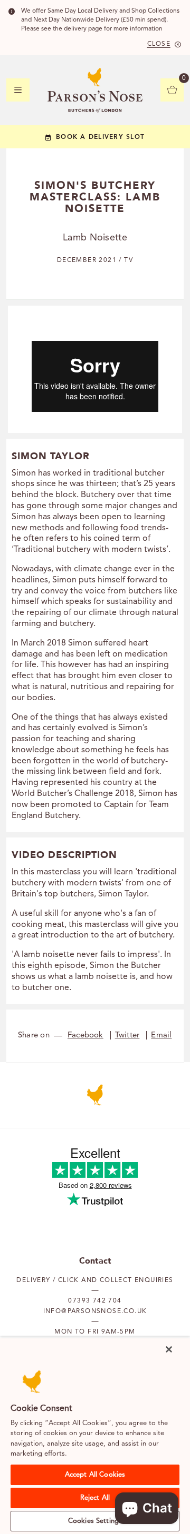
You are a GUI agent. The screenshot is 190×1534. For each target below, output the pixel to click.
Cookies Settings (95, 1521)
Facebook (85, 1036)
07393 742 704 (94, 1301)
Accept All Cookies (95, 1474)
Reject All (95, 1498)
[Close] (169, 1349)
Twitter (127, 1036)
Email (161, 1036)
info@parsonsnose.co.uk (95, 1311)
